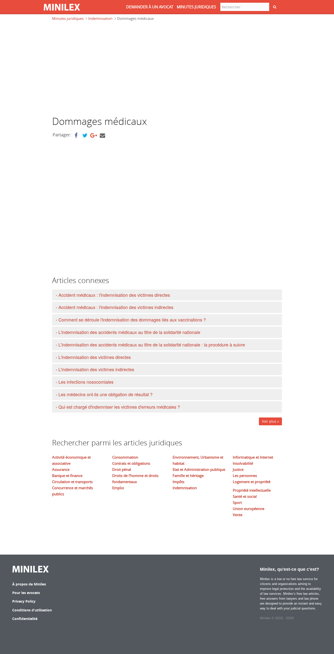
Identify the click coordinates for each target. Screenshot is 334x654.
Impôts (178, 481)
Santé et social (245, 496)
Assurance (60, 469)
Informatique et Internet (253, 457)
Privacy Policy (23, 601)
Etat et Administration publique (199, 469)
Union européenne (248, 508)
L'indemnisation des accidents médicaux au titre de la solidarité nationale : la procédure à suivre (151, 344)
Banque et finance (67, 475)
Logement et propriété (251, 481)
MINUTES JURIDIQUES (196, 7)
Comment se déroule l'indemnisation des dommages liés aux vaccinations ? (132, 319)
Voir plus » (270, 421)
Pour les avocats (26, 592)
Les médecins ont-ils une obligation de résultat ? (105, 394)
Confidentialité (24, 618)
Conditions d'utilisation (32, 610)
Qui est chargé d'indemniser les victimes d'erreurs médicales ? (119, 407)
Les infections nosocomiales (85, 382)
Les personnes (245, 475)
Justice (238, 469)
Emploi (118, 487)
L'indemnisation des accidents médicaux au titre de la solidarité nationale (129, 332)
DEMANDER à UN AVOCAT (149, 7)
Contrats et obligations (131, 463)
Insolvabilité (243, 463)
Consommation (125, 457)
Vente (237, 514)
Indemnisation (100, 18)
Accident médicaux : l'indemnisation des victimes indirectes (115, 307)
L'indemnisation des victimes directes (94, 357)
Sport (237, 502)
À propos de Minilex (29, 584)
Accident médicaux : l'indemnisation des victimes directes (114, 295)
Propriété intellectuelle (252, 490)
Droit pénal (121, 469)
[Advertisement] (93, 70)
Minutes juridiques (68, 18)
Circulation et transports (72, 481)
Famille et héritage (188, 475)
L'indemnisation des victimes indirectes (96, 369)
